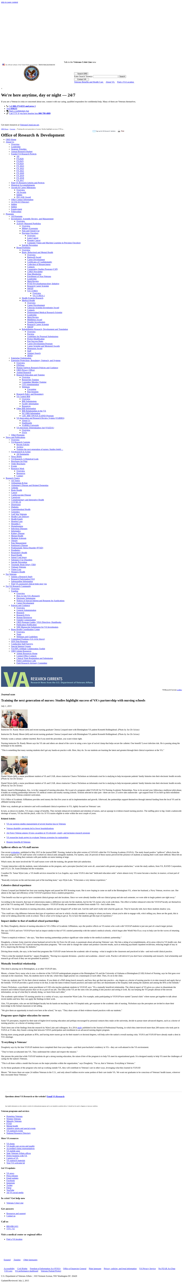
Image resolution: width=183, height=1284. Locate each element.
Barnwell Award (34, 257)
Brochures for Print (19, 461)
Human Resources (24, 617)
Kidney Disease (18, 533)
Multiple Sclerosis (18, 538)
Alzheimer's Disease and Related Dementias (29, 485)
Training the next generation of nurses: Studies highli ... (39, 449)
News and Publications (15, 437)
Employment (16, 209)
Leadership (15, 147)
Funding (14, 591)
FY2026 (20, 159)
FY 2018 (20, 178)
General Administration (26, 610)
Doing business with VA (16, 1156)
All (17, 156)
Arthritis (14, 488)
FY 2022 (20, 168)
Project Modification (35, 339)
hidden (19, 195)
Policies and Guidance (20, 605)
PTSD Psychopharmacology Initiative (43, 283)
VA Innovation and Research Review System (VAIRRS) (40, 418)
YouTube (10, 1190)
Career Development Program (40, 344)
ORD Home (4, 129)
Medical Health (28, 300)
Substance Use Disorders (21, 560)
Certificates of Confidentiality (39, 262)
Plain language (95, 1268)
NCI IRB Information (31, 413)
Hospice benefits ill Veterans (18, 842)
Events (14, 466)
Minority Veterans (14, 1121)
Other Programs (18, 435)
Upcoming (31, 389)
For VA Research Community (18, 586)
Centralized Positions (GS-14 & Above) (28, 639)
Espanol (7, 1260)
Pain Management (18, 543)
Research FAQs (23, 615)
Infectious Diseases (19, 528)
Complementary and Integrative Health (27, 500)
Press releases (12, 1176)
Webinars (26, 387)
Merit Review (33, 281)
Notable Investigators (36, 322)
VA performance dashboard (26, 1271)
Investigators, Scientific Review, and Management (32, 219)
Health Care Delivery (20, 516)
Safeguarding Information (22, 581)
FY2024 (20, 163)
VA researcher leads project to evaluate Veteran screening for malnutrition (37, 837)
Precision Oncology (30, 233)
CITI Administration (30, 384)
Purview (30, 334)
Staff (29, 351)
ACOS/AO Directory (20, 202)
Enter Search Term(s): (83, 76)
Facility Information (30, 404)
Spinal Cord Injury (19, 557)
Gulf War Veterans (19, 514)
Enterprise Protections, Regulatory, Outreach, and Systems (35, 360)
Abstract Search (34, 353)
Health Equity (17, 519)
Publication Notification (26, 625)
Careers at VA (12, 1158)
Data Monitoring (34, 274)
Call (22, 106)
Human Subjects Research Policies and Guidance (37, 368)
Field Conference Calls (26, 661)
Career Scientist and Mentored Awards (43, 346)
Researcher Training (30, 380)
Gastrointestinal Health (20, 509)
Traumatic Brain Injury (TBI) (23, 564)
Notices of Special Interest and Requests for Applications (40, 601)
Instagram (10, 1183)
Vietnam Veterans (18, 567)
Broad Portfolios (23, 247)
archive (179, 690)
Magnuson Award (34, 348)
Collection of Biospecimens (39, 264)
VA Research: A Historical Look (24, 459)
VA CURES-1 (39, 295)
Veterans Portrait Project (51, 1271)
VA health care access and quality (20, 1146)
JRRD (30, 356)
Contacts (31, 267)
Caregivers (15, 497)
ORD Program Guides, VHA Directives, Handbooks (38, 622)
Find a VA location (14, 1239)
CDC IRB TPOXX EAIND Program (38, 416)
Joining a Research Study (22, 576)
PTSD (9, 1123)
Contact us (10, 1216)
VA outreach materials (15, 1160)
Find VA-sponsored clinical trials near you (29, 584)
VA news (10, 1173)
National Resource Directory (18, 1133)
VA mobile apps (13, 1151)
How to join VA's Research (28, 596)
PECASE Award (23, 197)
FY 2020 (20, 173)
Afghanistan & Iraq (19, 483)
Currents (12, 129)
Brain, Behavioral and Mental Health (37, 252)
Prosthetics (15, 550)
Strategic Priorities (19, 149)
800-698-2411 (12, 1226)
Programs (10, 214)
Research (20, 613)
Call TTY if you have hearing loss (30, 113)
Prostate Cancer (33, 240)
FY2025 (20, 161)
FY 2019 (20, 175)
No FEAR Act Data (166, 1268)
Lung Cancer (32, 238)
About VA (110, 82)
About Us (10, 142)
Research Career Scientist (38, 286)
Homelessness (17, 526)
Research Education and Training (30, 375)
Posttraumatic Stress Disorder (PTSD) (27, 548)
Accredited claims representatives (20, 1148)
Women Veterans (13, 1119)
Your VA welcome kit (15, 1163)
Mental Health (17, 536)
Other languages (30, 1260)
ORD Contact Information (22, 199)
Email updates (12, 1178)
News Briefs (16, 456)
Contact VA (82, 79)
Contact (19, 476)
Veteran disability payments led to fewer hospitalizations (30, 828)
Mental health (12, 1126)
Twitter (9, 1185)
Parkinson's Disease (19, 545)
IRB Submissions (29, 401)
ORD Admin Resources (21, 651)
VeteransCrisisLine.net (29, 125)
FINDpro (20, 365)
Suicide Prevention (30, 245)
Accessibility (9, 1268)
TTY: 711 (10, 1229)
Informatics (16, 531)
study (79, 1027)
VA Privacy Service (147, 1268)
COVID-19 (16, 502)
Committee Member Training (34, 382)
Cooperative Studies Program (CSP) (42, 269)
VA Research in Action (21, 452)
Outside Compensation (26, 620)
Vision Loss (16, 569)
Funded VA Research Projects (23, 154)
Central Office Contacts (26, 656)
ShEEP (30, 288)
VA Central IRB (23, 396)
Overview (15, 144)
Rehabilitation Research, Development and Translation (45, 329)
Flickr (8, 1188)
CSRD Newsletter (35, 271)
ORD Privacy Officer (25, 370)
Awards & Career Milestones (23, 187)
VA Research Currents (20, 442)
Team (18, 634)
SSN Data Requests (19, 641)
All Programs (16, 216)
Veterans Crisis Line (14, 1203)
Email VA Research (55, 1096)
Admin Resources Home (26, 653)
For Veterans (11, 574)
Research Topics (13, 478)
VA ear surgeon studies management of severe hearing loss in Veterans (36, 824)
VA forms (10, 1144)
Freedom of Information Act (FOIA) (45, 1268)
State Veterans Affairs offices (18, 1153)
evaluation (15, 852)
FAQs (24, 432)
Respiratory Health (19, 552)
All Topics (15, 480)
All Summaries (22, 454)
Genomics (15, 512)
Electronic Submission (25, 598)
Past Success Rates (35, 341)
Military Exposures (30, 228)
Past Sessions (32, 392)
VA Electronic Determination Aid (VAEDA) (35, 428)
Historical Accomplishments (23, 185)
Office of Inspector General (74, 1268)
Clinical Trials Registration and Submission (34, 658)
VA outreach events (14, 1131)
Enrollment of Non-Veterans (39, 276)
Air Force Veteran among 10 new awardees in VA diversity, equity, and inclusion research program (48, 833)
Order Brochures (18, 464)
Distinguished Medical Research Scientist (44, 312)
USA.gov (8, 1271)
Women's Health (18, 572)
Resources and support (16, 1213)
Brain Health (16, 490)
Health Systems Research (32, 298)
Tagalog (16, 1260)
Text (11, 108)
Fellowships (16, 211)
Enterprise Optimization (21, 358)
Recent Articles (22, 444)
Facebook (10, 1180)
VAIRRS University (30, 425)
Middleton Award (34, 319)
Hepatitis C (16, 524)
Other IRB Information (26, 408)
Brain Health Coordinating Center (25, 629)
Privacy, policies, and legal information (120, 1268)
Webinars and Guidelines (27, 637)
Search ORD (82, 74)
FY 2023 (20, 166)
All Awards (21, 192)
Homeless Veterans (14, 1116)
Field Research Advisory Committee (31, 663)
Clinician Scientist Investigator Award (43, 307)
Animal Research (23, 372)
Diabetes (14, 507)
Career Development (36, 259)
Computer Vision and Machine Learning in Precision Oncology (54, 243)
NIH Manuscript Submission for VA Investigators (37, 627)
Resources (26, 406)
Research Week (17, 468)
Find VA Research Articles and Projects (27, 183)
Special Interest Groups (21, 646)
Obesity (14, 540)
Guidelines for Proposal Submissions (42, 336)
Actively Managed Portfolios (28, 223)
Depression (16, 504)
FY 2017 (20, 180)
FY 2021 (20, 171)
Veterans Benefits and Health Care (89, 82)
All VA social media (14, 1192)
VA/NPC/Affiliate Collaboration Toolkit (28, 649)
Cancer (14, 492)
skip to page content (9, 2)
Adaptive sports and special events (21, 1128)
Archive (19, 447)
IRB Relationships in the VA (34, 411)
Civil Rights (22, 1268)
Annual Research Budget (21, 151)
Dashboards (27, 423)
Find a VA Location (125, 82)
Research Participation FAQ (23, 579)
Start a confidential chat (19, 111)
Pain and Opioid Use (31, 231)
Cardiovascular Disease (21, 495)
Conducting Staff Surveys (22, 644)
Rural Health (16, 555)
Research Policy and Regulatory (30, 394)
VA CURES (32, 291)
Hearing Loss (17, 521)
